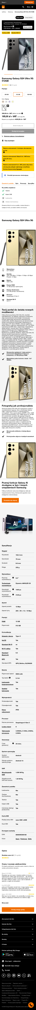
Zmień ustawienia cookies (20, 988)
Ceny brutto (28, 17)
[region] (18, 12)
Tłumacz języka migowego (14, 1002)
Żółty (30, 839)
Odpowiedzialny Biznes (14, 995)
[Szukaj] (23, 6)
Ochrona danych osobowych (20, 985)
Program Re (24, 1000)
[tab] (8, 183)
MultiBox (4, 995)
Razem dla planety (6, 1000)
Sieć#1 (18, 990)
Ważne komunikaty (6, 983)
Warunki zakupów (6, 985)
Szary (17, 839)
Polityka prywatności (7, 988)
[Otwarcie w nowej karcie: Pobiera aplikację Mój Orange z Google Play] (8, 954)
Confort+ (25, 1002)
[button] (9, 11)
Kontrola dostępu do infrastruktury (10, 997)
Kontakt (7, 970)
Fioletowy (23, 839)
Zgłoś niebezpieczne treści (8, 990)
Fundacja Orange (26, 995)
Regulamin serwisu (17, 983)
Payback (4, 1002)
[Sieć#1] (29, 975)
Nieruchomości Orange (25, 993)
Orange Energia (24, 997)
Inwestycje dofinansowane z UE (9, 993)
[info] (8, 106)
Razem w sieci (16, 1000)
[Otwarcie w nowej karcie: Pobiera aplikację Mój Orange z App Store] (28, 954)
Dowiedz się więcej (10, 500)
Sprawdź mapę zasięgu (12, 966)
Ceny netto (19, 17)
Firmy (3, 2)
